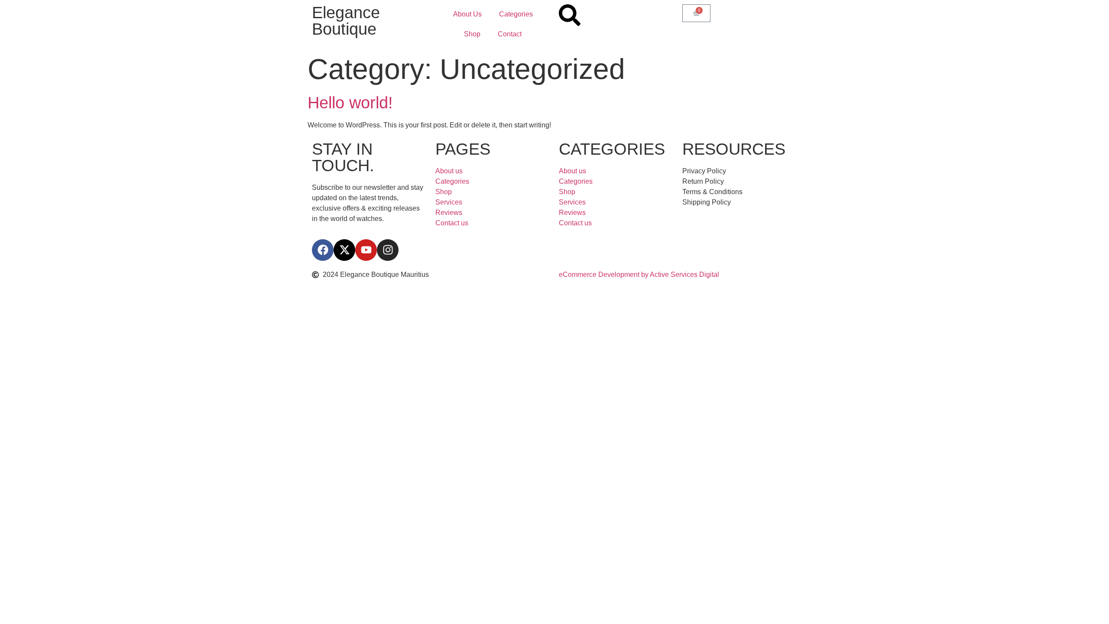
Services (448, 202)
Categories (516, 14)
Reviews (448, 212)
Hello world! (350, 103)
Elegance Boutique (346, 20)
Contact (510, 34)
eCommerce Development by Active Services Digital (639, 274)
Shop (472, 34)
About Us (467, 14)
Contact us (451, 223)
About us (449, 171)
